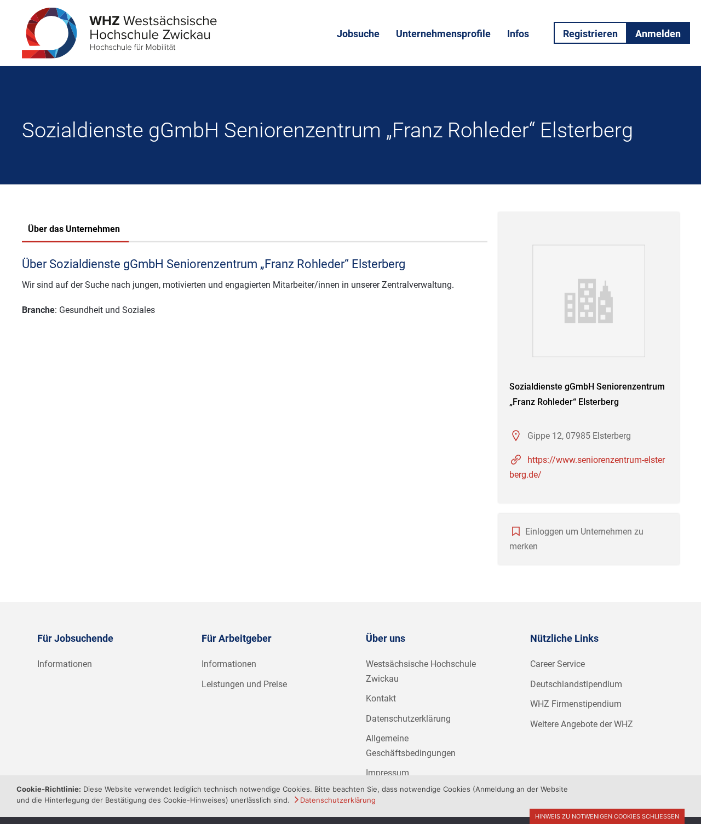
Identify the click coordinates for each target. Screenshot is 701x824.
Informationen (64, 664)
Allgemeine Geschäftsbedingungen (411, 745)
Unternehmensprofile (443, 33)
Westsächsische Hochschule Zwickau (421, 671)
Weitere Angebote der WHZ (581, 724)
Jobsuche (358, 33)
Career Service (557, 664)
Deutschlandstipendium (576, 684)
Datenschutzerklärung (408, 718)
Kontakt (381, 698)
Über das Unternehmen (74, 229)
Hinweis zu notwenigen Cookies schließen (607, 816)
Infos (518, 33)
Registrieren (590, 33)
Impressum (387, 773)
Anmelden (658, 33)
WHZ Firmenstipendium (576, 704)
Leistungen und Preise (244, 684)
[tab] (74, 230)
